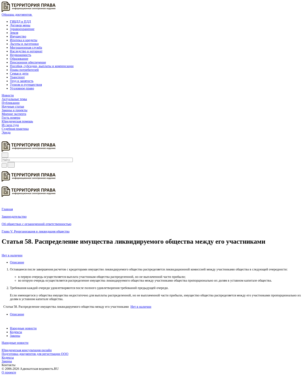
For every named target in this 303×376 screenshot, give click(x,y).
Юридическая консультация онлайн (27, 350)
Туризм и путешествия (26, 84)
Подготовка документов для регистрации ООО (35, 354)
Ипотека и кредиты (23, 40)
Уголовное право (22, 88)
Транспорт (17, 77)
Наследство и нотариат (26, 51)
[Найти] (11, 165)
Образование (19, 58)
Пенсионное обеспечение (28, 62)
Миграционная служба (26, 47)
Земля (14, 32)
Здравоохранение (22, 29)
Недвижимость (20, 55)
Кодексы (16, 332)
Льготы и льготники (24, 44)
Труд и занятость (21, 81)
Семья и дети (19, 73)
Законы (15, 335)
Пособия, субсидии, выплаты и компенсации (42, 66)
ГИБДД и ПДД (20, 21)
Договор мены (20, 25)
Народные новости (23, 328)
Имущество (18, 36)
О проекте (9, 372)
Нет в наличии (12, 255)
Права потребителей (24, 70)
